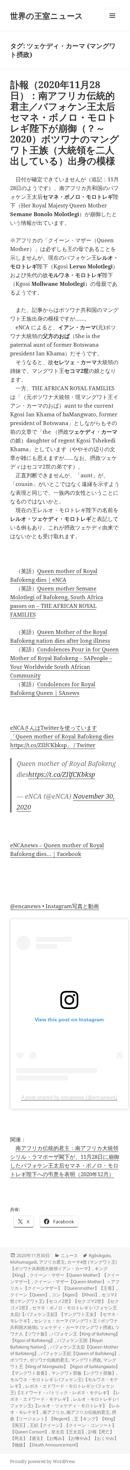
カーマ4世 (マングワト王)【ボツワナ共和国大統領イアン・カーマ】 (63, 1265)
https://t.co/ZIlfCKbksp (61, 774)
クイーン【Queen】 (29, 1295)
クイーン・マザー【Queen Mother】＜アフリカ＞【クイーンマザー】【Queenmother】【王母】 (65, 1284)
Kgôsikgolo (99, 1255)
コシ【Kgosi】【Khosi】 (75, 1295)
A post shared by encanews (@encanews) (69, 1097)
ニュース (69, 1255)
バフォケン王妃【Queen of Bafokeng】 (79, 1353)
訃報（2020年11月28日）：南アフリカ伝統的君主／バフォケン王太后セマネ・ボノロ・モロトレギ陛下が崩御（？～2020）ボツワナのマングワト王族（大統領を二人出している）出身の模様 (64, 122)
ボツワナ (18, 1360)
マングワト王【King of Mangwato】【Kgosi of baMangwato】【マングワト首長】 (65, 1366)
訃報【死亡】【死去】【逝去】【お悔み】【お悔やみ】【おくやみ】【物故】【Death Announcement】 (64, 1438)
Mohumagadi (23, 1262)
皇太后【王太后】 (68, 1432)
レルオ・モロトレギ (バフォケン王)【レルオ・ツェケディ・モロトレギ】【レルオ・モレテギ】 (65, 1405)
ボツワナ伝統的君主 (49, 1360)
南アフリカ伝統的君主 (88, 1412)
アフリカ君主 (52, 1262)
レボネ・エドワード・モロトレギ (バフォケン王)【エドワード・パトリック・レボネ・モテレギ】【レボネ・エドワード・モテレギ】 (65, 1392)
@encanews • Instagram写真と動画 (54, 906)
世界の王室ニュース (46, 15)
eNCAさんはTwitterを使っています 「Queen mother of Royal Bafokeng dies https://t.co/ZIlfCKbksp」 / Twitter (62, 736)
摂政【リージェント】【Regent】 (63, 1415)
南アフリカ (53, 1412)
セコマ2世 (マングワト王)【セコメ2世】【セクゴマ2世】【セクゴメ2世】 (64, 1301)
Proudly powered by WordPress (42, 1461)
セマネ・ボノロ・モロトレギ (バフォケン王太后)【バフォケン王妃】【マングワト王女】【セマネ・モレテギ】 (65, 1314)
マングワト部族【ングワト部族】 (83, 1373)
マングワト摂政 (86, 1360)
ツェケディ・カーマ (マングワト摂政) (76, 1327)
